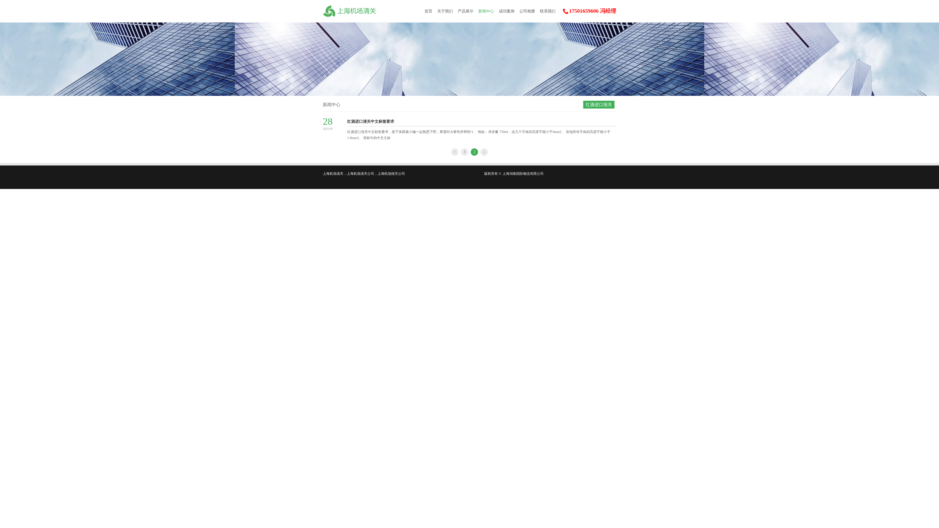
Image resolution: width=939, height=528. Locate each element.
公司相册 (527, 11)
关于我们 (445, 11)
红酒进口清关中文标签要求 (370, 121)
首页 (428, 11)
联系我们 (548, 11)
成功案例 (506, 11)
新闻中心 (486, 11)
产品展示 (465, 11)
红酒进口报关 (599, 104)
